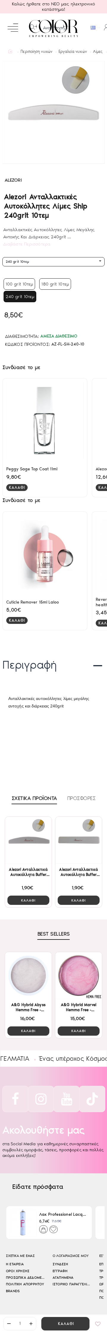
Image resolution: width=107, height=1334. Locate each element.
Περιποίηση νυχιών (36, 51)
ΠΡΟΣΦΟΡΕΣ (81, 798)
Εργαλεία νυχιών (73, 51)
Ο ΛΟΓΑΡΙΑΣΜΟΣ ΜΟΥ (71, 1256)
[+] (31, 1323)
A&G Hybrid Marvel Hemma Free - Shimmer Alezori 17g (79, 1008)
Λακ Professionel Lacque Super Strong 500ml (63, 1214)
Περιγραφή (29, 665)
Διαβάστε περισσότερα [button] (27, 244)
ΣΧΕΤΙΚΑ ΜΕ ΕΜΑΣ (20, 1256)
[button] (65, 1323)
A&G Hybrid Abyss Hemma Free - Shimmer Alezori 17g (28, 1008)
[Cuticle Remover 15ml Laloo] (45, 554)
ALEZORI (13, 180)
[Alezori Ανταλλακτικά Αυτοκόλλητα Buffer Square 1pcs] (78, 840)
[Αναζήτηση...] (32, 28)
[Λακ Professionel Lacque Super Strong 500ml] (23, 1223)
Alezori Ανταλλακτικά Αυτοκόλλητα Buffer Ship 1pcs (28, 872)
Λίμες (98, 51)
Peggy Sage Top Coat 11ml (31, 469)
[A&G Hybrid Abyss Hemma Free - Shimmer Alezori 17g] (28, 975)
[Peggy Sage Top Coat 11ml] (45, 420)
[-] (9, 1323)
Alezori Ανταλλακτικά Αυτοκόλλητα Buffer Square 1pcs (78, 872)
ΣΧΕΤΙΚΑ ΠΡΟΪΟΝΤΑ (34, 798)
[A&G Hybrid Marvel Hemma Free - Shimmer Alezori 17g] (78, 975)
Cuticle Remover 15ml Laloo (32, 602)
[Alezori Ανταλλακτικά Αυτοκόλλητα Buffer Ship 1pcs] (28, 840)
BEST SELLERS (53, 934)
